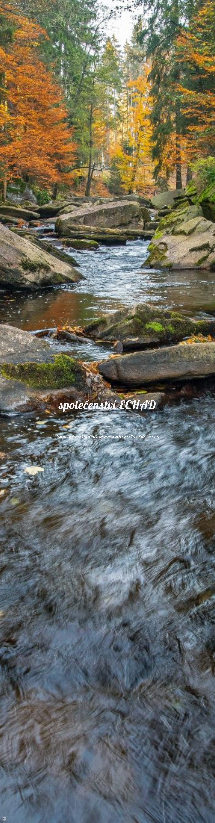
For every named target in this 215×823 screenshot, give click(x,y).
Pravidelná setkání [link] (156, 3)
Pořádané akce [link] (190, 3)
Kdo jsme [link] (141, 3)
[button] (212, 3)
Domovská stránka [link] (126, 3)
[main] (107, 406)
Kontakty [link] (204, 3)
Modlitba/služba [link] (173, 3)
